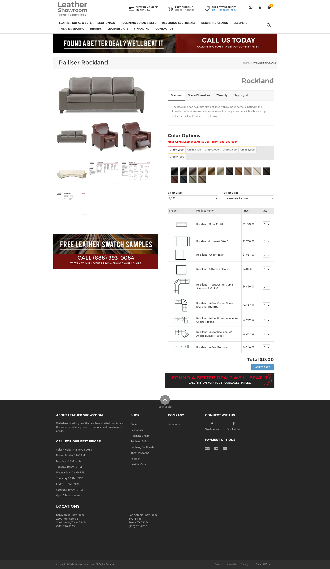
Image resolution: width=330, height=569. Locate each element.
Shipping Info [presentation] (241, 95)
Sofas (134, 424)
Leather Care (138, 464)
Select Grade (175, 192)
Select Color (231, 192)
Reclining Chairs (140, 435)
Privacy (244, 564)
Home (246, 62)
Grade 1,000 (177, 149)
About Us (231, 564)
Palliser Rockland (83, 62)
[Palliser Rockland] (72, 136)
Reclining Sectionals (142, 447)
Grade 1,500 (194, 149)
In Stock (135, 458)
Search (218, 564)
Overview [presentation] (176, 95)
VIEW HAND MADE (147, 7)
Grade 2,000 (212, 149)
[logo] (80, 8)
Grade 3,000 (247, 149)
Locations (174, 424)
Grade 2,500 (230, 149)
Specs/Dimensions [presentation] (199, 95)
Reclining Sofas (140, 441)
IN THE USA (143, 10)
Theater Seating (140, 452)
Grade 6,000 (177, 156)
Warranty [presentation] (221, 95)
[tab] (176, 96)
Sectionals (137, 429)
